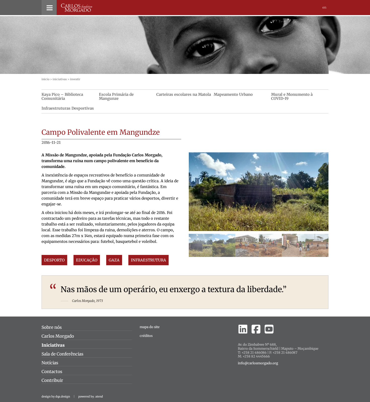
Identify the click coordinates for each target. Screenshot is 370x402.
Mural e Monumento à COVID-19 (292, 96)
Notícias (50, 363)
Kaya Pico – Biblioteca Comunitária (62, 96)
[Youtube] (269, 329)
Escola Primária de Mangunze (116, 96)
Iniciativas (60, 79)
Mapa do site (150, 327)
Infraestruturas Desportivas (68, 108)
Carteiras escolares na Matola (183, 94)
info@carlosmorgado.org (258, 363)
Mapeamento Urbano (233, 94)
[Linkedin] (243, 329)
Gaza (114, 260)
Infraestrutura (148, 260)
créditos (146, 336)
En (324, 7)
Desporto (54, 260)
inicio (45, 79)
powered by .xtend (90, 396)
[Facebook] (256, 329)
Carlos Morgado (58, 336)
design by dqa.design (56, 396)
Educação (86, 260)
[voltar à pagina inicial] (76, 8)
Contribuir (52, 380)
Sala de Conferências (62, 354)
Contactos (52, 371)
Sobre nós (52, 327)
